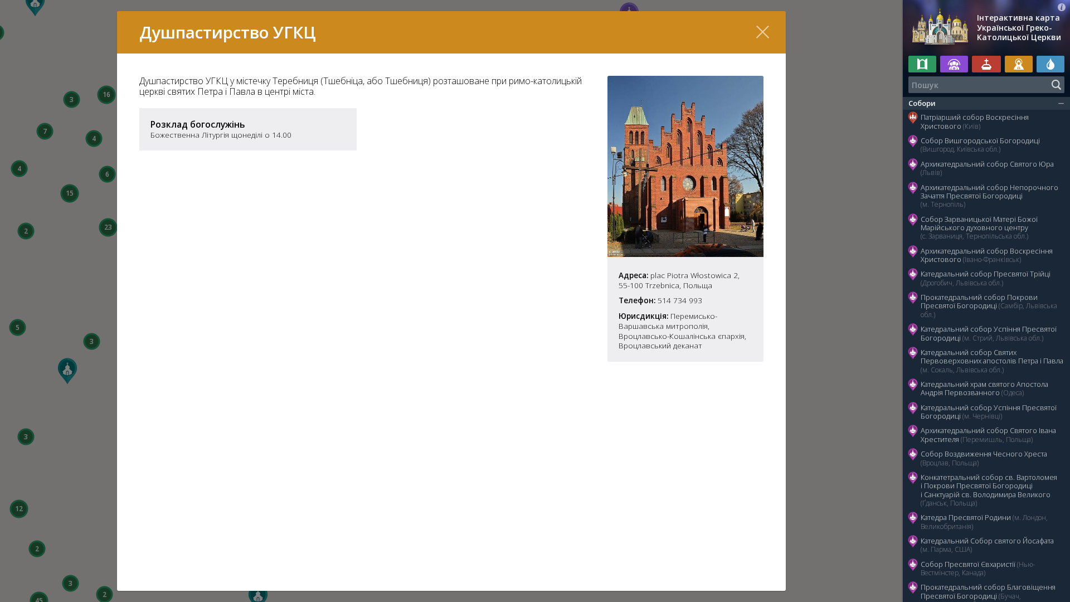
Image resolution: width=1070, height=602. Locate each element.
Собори (922, 103)
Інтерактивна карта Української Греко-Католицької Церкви (1019, 27)
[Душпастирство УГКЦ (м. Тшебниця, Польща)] (685, 253)
